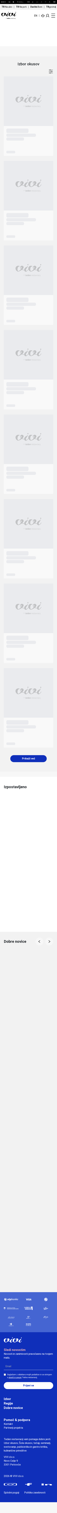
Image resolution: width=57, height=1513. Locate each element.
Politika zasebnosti (34, 1492)
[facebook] (28, 1484)
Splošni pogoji (11, 1492)
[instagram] (10, 1484)
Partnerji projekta (13, 1427)
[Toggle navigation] (52, 15)
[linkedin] (46, 1484)
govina (51, 7)
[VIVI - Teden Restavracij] (11, 15)
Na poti (21, 7)
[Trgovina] (43, 15)
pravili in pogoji (15, 1377)
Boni (36, 7)
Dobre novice (13, 1408)
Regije (8, 1403)
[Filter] (50, 71)
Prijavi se (28, 1385)
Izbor (7, 1399)
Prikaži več (28, 758)
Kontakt (8, 1423)
